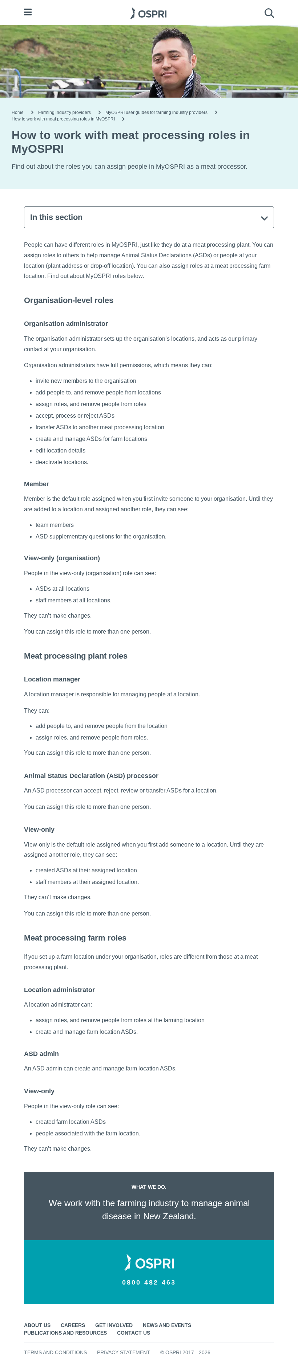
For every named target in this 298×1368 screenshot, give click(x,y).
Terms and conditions (55, 1352)
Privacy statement (123, 1352)
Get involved (114, 1325)
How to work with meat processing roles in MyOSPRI (63, 119)
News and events (167, 1325)
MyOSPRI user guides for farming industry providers (156, 112)
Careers (73, 1325)
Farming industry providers (64, 112)
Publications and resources (65, 1333)
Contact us (133, 1333)
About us (37, 1325)
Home (18, 112)
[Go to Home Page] (148, 12)
